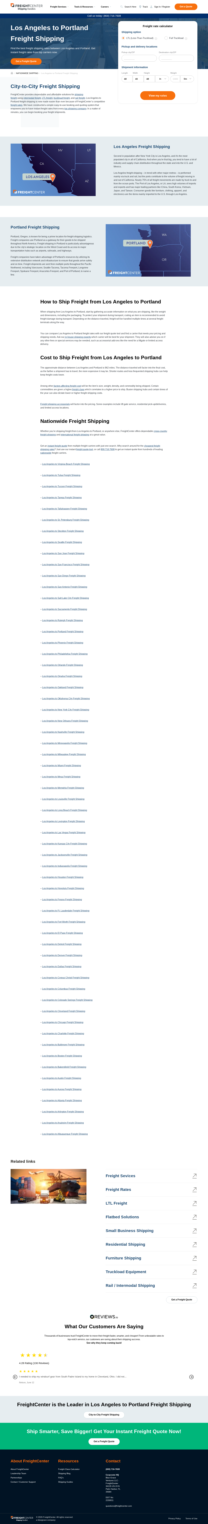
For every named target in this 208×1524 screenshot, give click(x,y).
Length (125, 73)
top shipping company (75, 108)
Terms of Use (191, 1518)
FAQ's (61, 1478)
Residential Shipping (125, 1244)
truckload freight (62, 98)
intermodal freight (32, 98)
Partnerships (16, 1478)
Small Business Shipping (130, 1230)
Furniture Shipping (123, 1258)
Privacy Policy (174, 1518)
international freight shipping (75, 434)
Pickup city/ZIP (128, 52)
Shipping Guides (65, 1482)
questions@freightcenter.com (119, 1506)
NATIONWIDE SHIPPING (27, 73)
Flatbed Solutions (122, 1217)
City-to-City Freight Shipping (104, 1414)
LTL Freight (116, 1203)
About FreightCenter (20, 1469)
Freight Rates (118, 1189)
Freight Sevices (120, 1176)
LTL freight (47, 98)
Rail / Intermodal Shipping (130, 1285)
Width (135, 73)
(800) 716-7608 (113, 1469)
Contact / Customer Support (23, 1482)
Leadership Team (18, 1473)
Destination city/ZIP (167, 52)
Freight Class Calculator (69, 1469)
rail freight (80, 98)
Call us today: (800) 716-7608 (104, 15)
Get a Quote (186, 6)
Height (147, 73)
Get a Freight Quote (26, 61)
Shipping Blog (64, 1473)
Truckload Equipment (126, 1272)
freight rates (16, 105)
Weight (173, 73)
